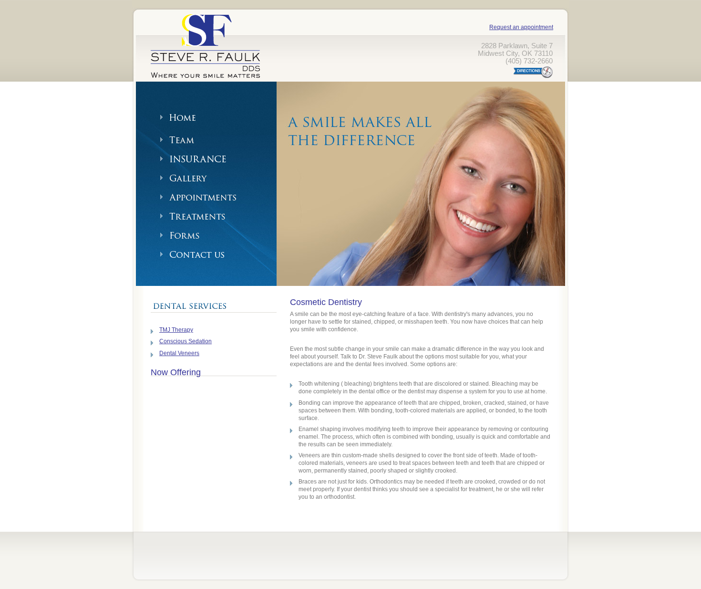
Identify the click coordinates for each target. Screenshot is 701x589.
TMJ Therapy (176, 330)
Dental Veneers (179, 353)
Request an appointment (521, 27)
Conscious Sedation (185, 341)
